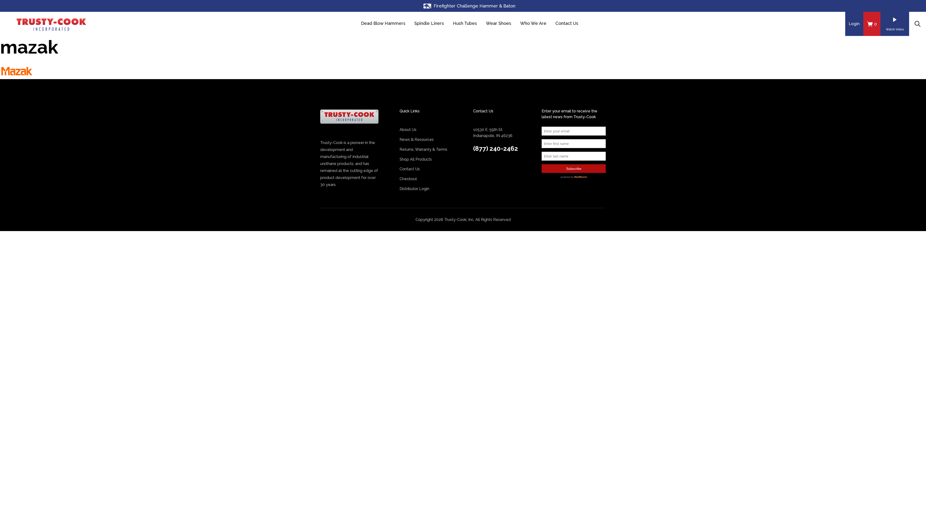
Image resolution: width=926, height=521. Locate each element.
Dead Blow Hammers (383, 23)
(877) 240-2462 (495, 148)
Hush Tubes (465, 23)
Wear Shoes (498, 23)
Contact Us (566, 23)
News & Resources (417, 139)
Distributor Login (414, 188)
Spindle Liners (429, 23)
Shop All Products (416, 159)
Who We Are (533, 23)
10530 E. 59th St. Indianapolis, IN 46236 (492, 132)
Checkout (408, 179)
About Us (408, 129)
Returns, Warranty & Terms (423, 149)
